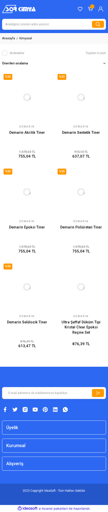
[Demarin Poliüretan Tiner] (81, 192)
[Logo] (19, 9)
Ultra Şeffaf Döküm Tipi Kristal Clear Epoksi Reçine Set (81, 327)
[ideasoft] (28, 508)
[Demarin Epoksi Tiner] (27, 192)
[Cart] (90, 9)
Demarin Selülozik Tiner (27, 322)
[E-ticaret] (53, 508)
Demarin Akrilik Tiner (27, 133)
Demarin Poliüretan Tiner (81, 227)
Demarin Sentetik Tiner (81, 133)
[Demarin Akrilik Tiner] (27, 97)
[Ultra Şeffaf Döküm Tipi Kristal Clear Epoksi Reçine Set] (81, 287)
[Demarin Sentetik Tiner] (81, 97)
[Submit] (98, 393)
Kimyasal (25, 38)
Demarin (26, 126)
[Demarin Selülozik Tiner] (27, 287)
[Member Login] (100, 9)
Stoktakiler (17, 53)
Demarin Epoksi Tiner (27, 227)
